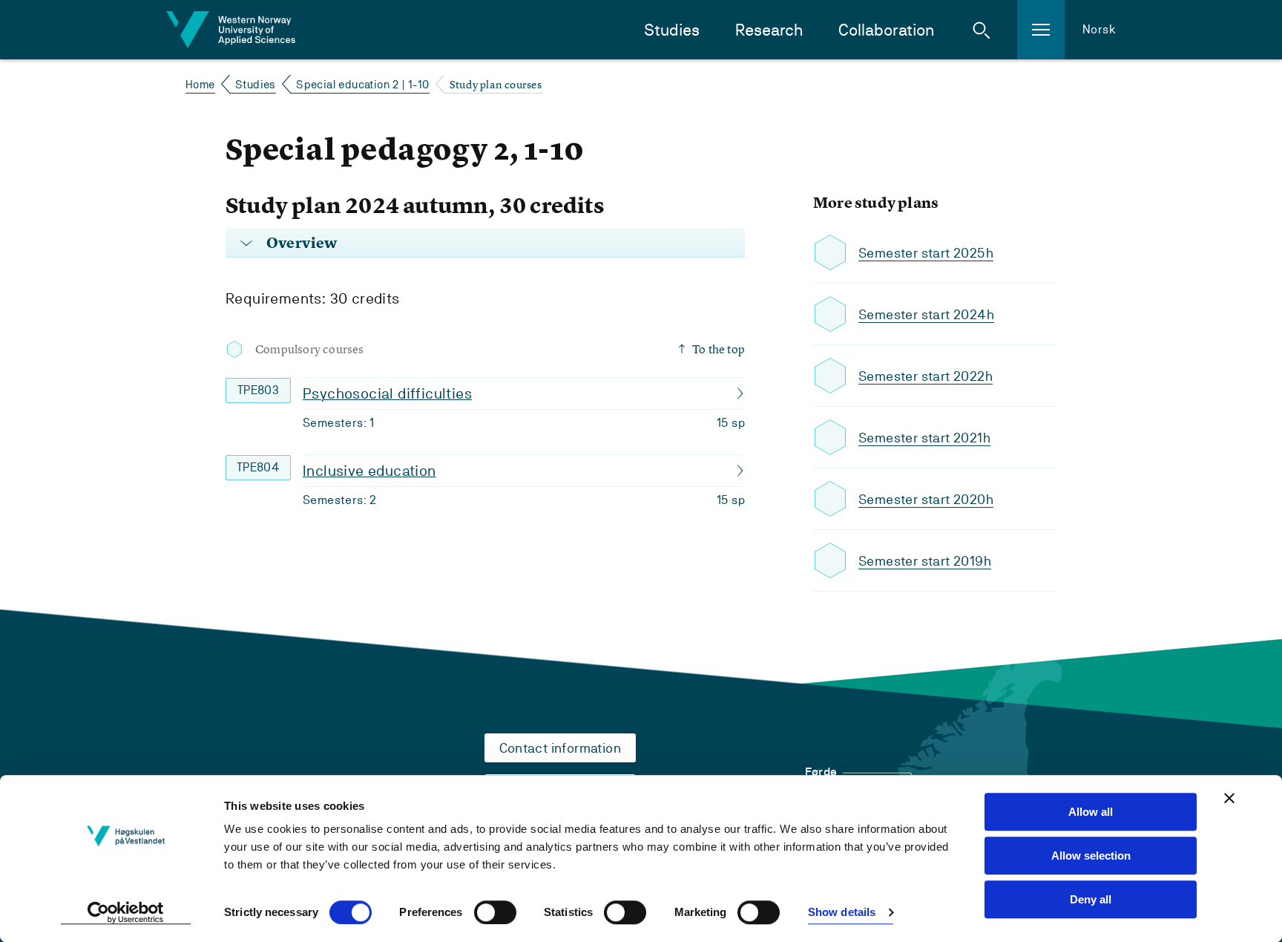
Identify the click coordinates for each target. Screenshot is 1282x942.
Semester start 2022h (925, 376)
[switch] (495, 912)
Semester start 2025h (925, 253)
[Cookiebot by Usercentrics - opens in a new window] (126, 913)
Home (200, 84)
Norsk (1099, 29)
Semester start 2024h (926, 314)
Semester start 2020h (925, 499)
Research (769, 30)
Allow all (1090, 811)
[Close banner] (1229, 798)
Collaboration (886, 30)
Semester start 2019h (924, 561)
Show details (841, 912)
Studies (672, 30)
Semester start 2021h (924, 437)
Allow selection (1091, 855)
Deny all (1090, 899)
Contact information (560, 748)
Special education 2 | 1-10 (362, 84)
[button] (981, 29)
